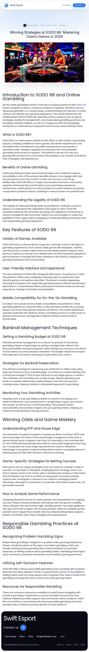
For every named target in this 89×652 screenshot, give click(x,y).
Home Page (10, 636)
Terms (76, 645)
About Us (60, 645)
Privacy (68, 645)
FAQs (30, 636)
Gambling (62, 25)
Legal (83, 645)
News (22, 636)
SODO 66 (81, 104)
